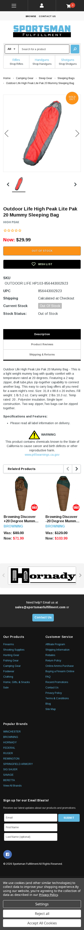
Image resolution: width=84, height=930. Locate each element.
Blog (48, 703)
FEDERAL (9, 747)
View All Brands (12, 785)
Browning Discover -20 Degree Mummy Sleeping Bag (61, 519)
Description (42, 334)
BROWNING (10, 737)
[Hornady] (42, 576)
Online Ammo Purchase (59, 665)
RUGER (8, 753)
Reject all (42, 913)
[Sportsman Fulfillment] (42, 32)
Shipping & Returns (42, 354)
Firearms (8, 644)
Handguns (42, 60)
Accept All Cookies (42, 923)
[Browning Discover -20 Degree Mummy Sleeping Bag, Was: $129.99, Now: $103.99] (63, 493)
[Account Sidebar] (42, 5)
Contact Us (47, 16)
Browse (31, 16)
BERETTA (9, 780)
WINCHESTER (12, 731)
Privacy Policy (53, 692)
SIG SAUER (10, 769)
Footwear (8, 671)
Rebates (50, 655)
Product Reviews (42, 344)
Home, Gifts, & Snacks (16, 682)
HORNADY (10, 742)
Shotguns (67, 60)
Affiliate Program (55, 644)
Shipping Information (57, 649)
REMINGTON (11, 758)
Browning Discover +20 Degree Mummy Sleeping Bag (20, 519)
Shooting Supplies (13, 649)
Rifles (16, 60)
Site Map (50, 709)
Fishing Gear (11, 660)
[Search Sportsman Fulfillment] (75, 49)
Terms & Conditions (57, 698)
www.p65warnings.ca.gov (42, 454)
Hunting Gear (11, 655)
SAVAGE (8, 774)
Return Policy (53, 660)
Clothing (8, 676)
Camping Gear (12, 665)
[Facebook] (7, 854)
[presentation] (68, 469)
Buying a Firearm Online (59, 671)
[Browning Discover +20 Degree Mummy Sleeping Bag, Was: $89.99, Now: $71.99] (21, 493)
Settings (42, 904)
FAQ (48, 676)
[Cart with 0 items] (70, 6)
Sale (6, 687)
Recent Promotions (56, 682)
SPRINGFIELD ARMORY (18, 764)
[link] (14, 5)
